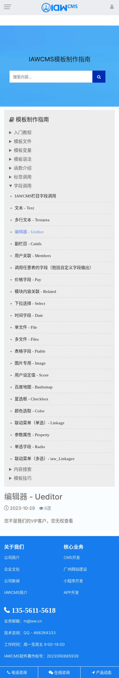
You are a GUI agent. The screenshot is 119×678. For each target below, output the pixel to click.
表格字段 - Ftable (30, 351)
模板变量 (23, 150)
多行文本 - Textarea (32, 220)
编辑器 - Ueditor (29, 232)
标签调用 (23, 177)
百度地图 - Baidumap (34, 387)
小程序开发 (73, 580)
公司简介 (12, 557)
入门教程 (23, 132)
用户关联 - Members (33, 255)
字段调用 (23, 186)
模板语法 (23, 159)
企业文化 (12, 569)
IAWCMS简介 (15, 592)
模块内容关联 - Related (35, 291)
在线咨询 (61, 672)
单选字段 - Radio (30, 447)
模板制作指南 (32, 119)
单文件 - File (26, 327)
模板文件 (23, 141)
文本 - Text (24, 208)
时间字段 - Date (29, 315)
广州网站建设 (75, 569)
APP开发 (71, 592)
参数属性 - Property (32, 435)
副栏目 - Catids (28, 244)
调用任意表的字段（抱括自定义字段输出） (54, 267)
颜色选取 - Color (30, 411)
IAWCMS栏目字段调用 (35, 196)
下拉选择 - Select (30, 303)
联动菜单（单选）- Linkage (39, 423)
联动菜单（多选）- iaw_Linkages (44, 458)
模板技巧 (23, 478)
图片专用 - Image (30, 363)
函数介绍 (23, 168)
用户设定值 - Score (32, 375)
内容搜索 (23, 469)
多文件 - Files (27, 339)
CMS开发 (72, 557)
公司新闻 (12, 580)
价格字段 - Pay (28, 279)
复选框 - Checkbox (31, 399)
